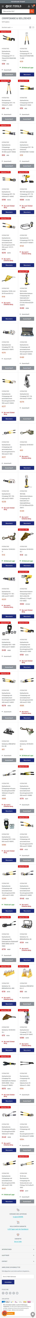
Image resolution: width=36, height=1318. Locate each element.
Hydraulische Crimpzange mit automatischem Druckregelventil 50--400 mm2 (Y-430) (8, 890)
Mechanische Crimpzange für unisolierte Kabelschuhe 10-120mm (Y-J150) (25, 1080)
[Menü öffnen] (3, 6)
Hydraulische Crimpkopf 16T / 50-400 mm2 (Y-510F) (8, 496)
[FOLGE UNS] (3, 1293)
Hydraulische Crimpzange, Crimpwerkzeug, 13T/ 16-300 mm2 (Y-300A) (9, 148)
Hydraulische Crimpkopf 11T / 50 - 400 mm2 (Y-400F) (8, 594)
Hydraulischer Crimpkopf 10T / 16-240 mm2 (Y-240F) (26, 396)
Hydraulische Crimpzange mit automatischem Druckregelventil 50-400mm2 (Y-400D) (26, 890)
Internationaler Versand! (18, 1)
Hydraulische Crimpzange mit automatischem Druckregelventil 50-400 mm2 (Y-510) (26, 697)
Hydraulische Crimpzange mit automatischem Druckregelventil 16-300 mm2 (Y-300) (26, 646)
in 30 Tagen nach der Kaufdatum (18, 1229)
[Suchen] (32, 11)
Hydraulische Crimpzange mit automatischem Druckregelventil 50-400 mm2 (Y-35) (8, 1180)
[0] (32, 6)
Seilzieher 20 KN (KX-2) (27, 446)
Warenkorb (27, 74)
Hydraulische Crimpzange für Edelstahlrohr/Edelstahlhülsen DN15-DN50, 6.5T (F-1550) (9, 941)
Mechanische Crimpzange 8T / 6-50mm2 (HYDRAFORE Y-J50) (27, 54)
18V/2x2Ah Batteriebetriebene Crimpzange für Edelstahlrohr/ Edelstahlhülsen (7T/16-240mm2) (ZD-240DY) (27, 298)
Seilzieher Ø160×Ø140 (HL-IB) (8, 745)
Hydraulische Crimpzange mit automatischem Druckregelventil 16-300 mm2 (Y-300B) (26, 790)
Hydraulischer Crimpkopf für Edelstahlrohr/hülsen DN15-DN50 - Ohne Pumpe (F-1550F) (9, 1080)
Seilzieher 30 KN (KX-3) (27, 745)
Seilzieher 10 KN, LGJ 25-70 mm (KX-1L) (8, 292)
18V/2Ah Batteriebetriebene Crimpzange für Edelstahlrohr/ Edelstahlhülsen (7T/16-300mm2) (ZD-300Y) (27, 500)
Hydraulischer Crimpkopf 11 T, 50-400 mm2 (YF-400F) (26, 1032)
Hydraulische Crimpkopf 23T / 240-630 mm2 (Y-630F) (9, 839)
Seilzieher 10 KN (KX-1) (8, 550)
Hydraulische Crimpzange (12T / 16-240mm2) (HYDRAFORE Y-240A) (27, 148)
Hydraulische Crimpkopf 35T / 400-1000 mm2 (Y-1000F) (9, 644)
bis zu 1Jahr (18, 1241)
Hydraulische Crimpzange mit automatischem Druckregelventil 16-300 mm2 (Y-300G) (26, 349)
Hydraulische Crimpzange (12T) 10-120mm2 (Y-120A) (26, 102)
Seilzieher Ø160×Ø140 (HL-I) (26, 987)
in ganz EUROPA (18, 1217)
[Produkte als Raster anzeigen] (30, 27)
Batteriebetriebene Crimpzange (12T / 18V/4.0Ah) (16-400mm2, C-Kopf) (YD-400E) (26, 596)
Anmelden (8, 1282)
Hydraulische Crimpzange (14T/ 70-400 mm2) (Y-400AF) (27, 240)
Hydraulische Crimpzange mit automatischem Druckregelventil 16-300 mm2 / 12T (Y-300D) (8, 243)
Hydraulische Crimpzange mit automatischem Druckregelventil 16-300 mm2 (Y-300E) (26, 841)
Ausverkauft (9, 74)
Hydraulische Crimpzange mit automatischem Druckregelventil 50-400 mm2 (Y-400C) (8, 697)
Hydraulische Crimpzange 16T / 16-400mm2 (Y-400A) (8, 194)
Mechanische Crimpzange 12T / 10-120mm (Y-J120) (8, 102)
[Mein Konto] (29, 6)
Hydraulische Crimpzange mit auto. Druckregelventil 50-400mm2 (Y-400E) (9, 1130)
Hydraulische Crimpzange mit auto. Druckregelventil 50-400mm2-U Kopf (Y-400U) (9, 790)
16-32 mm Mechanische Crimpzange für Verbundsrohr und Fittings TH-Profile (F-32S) (27, 1181)
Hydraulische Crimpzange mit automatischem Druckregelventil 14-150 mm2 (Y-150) (8, 449)
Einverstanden (9, 1313)
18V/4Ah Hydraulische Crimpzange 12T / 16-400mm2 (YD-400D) (27, 194)
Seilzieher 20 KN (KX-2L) (27, 550)
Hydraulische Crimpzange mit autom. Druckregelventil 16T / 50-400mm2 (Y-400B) (27, 1131)
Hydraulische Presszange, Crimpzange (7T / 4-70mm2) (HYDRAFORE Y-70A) (9, 55)
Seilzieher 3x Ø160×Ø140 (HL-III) (25, 938)
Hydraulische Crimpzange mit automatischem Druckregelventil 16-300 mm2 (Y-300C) (8, 398)
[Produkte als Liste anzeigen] (33, 27)
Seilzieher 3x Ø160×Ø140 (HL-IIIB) (8, 987)
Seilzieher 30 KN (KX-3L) (9, 1031)
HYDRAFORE (5, 48)
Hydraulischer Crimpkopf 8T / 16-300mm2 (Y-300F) (8, 347)
